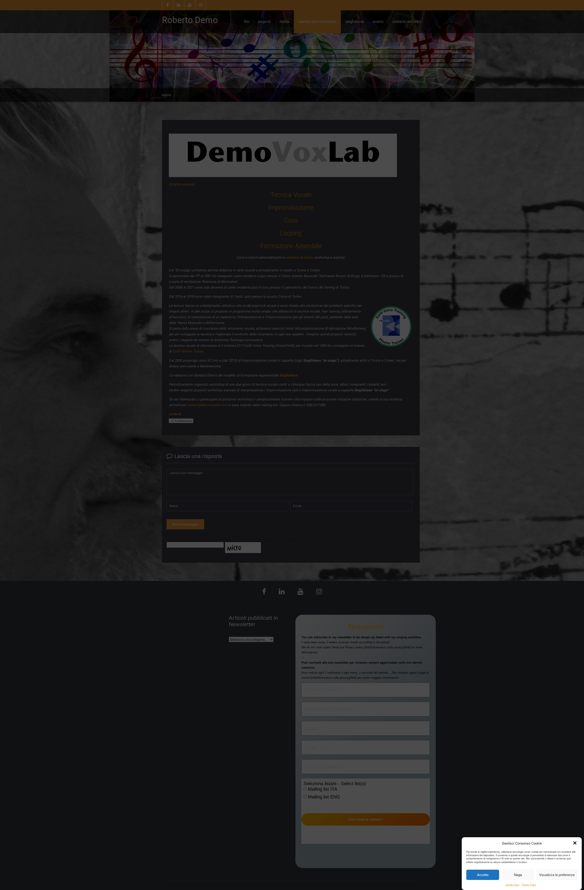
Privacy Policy (529, 884)
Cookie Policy (512, 884)
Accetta (482, 874)
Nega (518, 874)
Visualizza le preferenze (557, 874)
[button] (575, 843)
